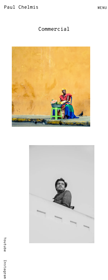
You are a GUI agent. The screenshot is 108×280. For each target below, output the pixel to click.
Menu (102, 8)
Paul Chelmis (21, 7)
